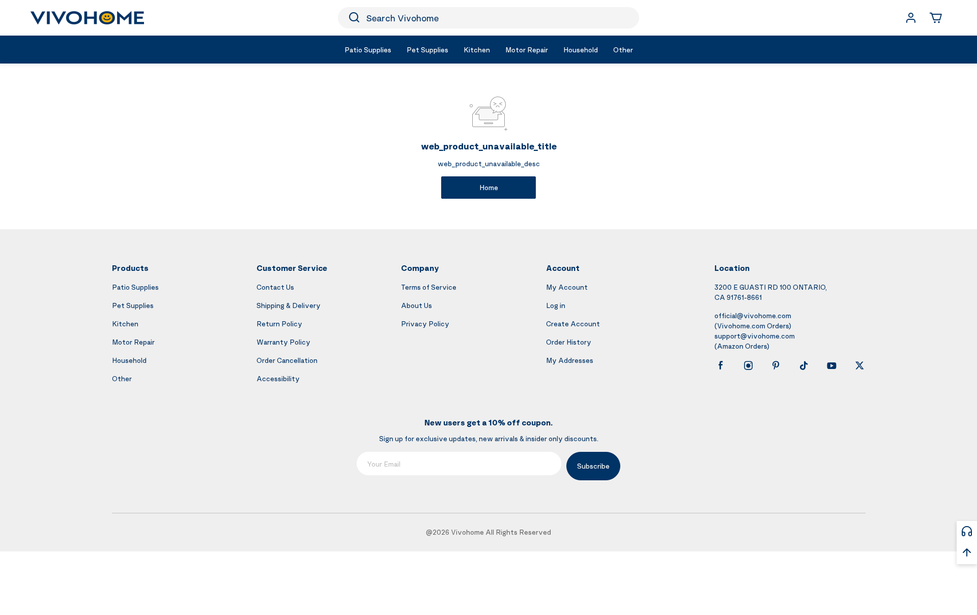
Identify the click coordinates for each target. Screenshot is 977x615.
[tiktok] (804, 365)
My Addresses (569, 360)
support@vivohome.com (754, 335)
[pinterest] (776, 365)
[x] (859, 365)
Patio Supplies (135, 287)
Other (122, 378)
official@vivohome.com (752, 315)
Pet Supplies (133, 305)
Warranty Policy (283, 341)
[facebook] (720, 365)
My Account (567, 287)
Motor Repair (133, 341)
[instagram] (748, 365)
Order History (568, 341)
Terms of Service (428, 287)
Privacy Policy (425, 323)
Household (129, 360)
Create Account (573, 323)
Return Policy (279, 323)
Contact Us (275, 287)
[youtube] (831, 365)
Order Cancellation (287, 360)
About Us (416, 305)
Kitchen (125, 323)
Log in (555, 305)
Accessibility (278, 378)
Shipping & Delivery (288, 305)
